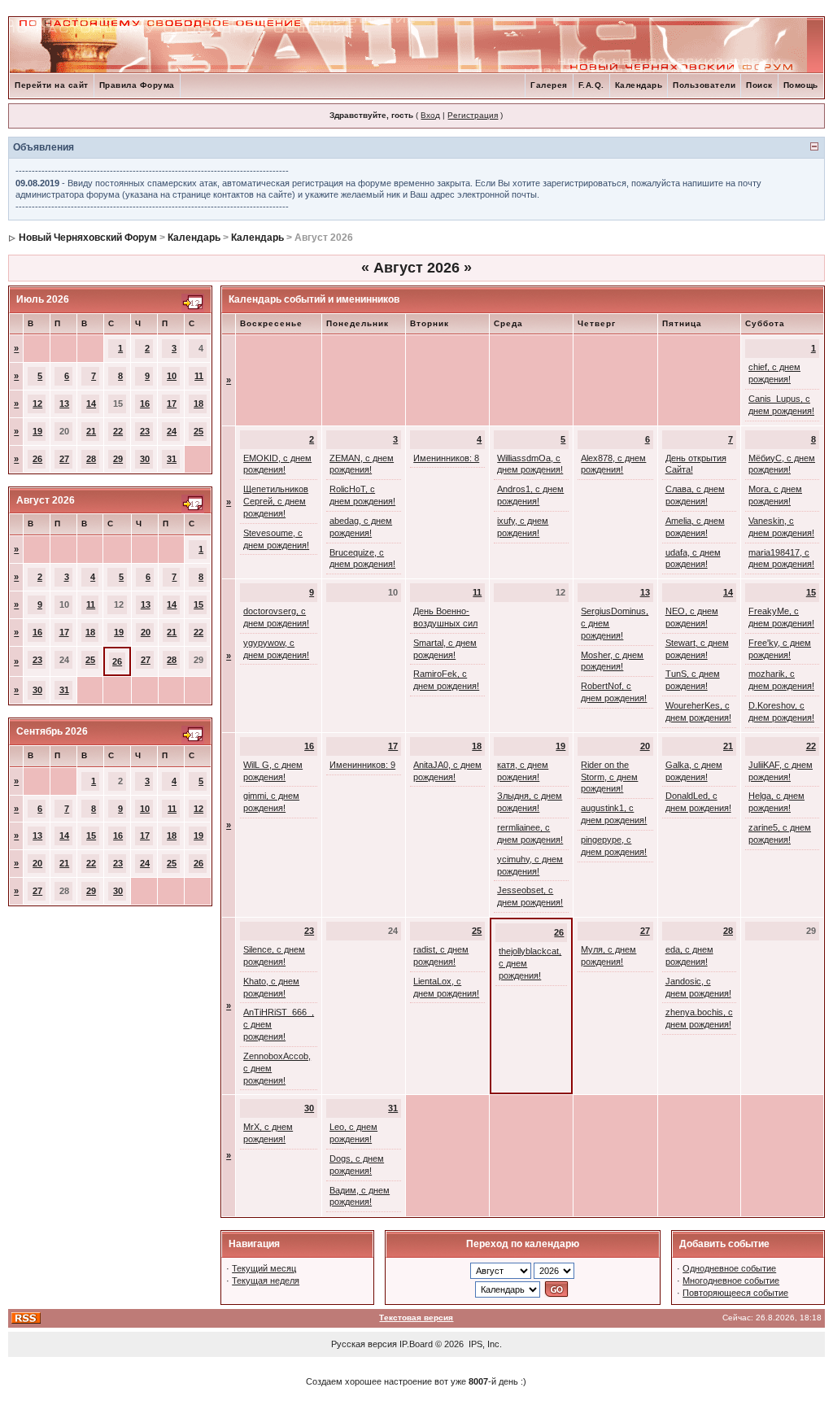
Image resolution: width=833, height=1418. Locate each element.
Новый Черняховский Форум (88, 237)
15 (198, 604)
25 (198, 431)
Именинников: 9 (362, 765)
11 (198, 376)
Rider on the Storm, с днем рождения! (609, 777)
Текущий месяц (264, 1268)
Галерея (549, 85)
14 (91, 403)
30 (145, 459)
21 (91, 431)
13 (64, 403)
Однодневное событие (729, 1268)
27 (64, 459)
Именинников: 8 (446, 458)
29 (118, 459)
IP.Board (416, 1344)
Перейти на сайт (52, 85)
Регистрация (472, 115)
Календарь (639, 85)
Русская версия (364, 1344)
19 (37, 431)
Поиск (759, 85)
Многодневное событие (731, 1280)
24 (172, 431)
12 (37, 403)
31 (172, 459)
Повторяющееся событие (735, 1293)
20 (145, 632)
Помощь (800, 85)
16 (145, 403)
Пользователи (704, 85)
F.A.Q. (591, 85)
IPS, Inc (484, 1344)
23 (145, 431)
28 (91, 459)
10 (172, 376)
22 (118, 431)
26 (37, 459)
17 (172, 403)
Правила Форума (137, 85)
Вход (430, 115)
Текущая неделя (265, 1280)
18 (198, 403)
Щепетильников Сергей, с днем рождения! (275, 501)
